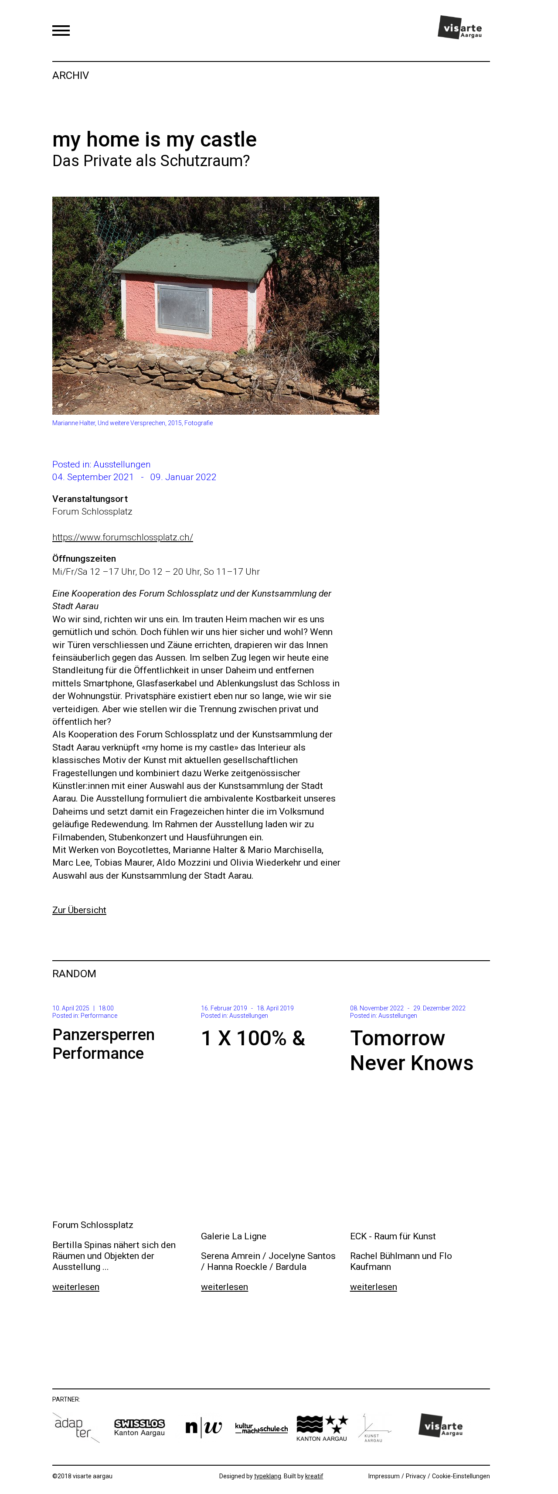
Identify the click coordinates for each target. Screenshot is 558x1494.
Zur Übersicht (79, 910)
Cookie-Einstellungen (461, 1476)
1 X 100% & (253, 1038)
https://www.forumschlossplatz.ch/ (122, 537)
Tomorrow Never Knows (412, 1051)
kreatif (314, 1476)
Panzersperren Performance (103, 1044)
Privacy (416, 1476)
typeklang (267, 1476)
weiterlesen (75, 1287)
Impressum (384, 1476)
